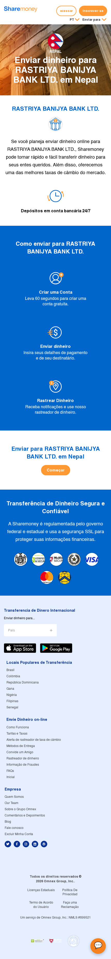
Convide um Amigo (19, 752)
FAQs (10, 771)
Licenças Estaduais (41, 890)
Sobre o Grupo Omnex (20, 809)
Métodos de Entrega (20, 746)
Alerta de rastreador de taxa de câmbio (33, 740)
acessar (66, 11)
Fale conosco (14, 828)
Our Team (11, 803)
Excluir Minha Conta (19, 834)
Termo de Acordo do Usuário (41, 904)
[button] (94, 20)
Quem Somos (14, 797)
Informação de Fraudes (22, 765)
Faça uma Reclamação (70, 904)
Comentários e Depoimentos (25, 815)
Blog (8, 822)
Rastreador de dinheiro (22, 758)
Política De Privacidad (69, 892)
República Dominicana (22, 682)
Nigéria (11, 695)
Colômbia (13, 676)
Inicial (10, 777)
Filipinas (12, 701)
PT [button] (72, 20)
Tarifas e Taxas (16, 733)
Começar (56, 470)
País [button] (11, 630)
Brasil (10, 670)
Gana (10, 689)
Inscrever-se (93, 11)
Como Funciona (17, 727)
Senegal (12, 707)
